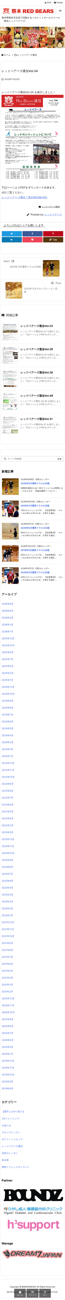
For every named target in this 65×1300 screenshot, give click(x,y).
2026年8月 (8, 603)
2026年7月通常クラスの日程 (35, 505)
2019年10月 (8, 1074)
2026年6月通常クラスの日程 (35, 528)
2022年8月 (7, 866)
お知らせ (6, 1125)
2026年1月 (7, 631)
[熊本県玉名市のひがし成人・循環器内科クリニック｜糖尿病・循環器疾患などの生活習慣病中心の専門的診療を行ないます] (33, 1210)
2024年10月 (8, 693)
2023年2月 (7, 832)
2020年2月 (7, 1046)
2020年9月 (8, 1019)
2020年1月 (7, 1053)
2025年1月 (7, 680)
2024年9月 (8, 700)
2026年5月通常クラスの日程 (35, 550)
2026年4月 (8, 617)
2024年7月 (7, 714)
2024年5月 (8, 728)
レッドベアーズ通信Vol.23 (36, 326)
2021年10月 (8, 936)
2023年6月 (8, 804)
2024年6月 (8, 721)
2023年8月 (8, 790)
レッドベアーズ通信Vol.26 (36, 349)
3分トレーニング (11, 1118)
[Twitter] (12, 233)
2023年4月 (8, 818)
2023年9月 (8, 783)
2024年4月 (8, 735)
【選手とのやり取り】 (13, 1111)
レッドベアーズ (53, 214)
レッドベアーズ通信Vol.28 (36, 372)
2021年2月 (7, 991)
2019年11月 (8, 1067)
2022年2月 (7, 908)
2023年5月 (8, 811)
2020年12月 (8, 998)
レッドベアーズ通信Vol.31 (36, 419)
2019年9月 (7, 1081)
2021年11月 (8, 929)
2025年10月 (8, 645)
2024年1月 (7, 756)
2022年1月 (7, 915)
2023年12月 (8, 763)
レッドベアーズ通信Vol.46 (36, 395)
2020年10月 (8, 1012)
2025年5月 (8, 666)
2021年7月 (7, 956)
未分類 (5, 1160)
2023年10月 (8, 776)
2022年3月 (7, 901)
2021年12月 (8, 922)
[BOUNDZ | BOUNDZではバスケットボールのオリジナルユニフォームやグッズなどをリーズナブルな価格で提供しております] (33, 1195)
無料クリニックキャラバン (16, 1166)
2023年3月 (8, 825)
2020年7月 (7, 1033)
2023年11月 (8, 770)
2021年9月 (7, 943)
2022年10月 (8, 853)
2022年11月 (8, 846)
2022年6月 (7, 880)
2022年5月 (7, 887)
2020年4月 (8, 1040)
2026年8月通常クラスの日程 (35, 483)
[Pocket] (32, 239)
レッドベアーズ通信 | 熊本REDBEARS (24, 197)
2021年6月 (7, 963)
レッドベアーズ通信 (27, 55)
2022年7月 (7, 873)
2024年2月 (7, 749)
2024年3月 (8, 742)
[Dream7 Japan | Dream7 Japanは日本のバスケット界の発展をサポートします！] (32, 1253)
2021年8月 (7, 950)
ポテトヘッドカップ (12, 1139)
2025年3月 (8, 673)
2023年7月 (7, 797)
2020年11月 (8, 1005)
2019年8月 (7, 1088)
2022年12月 (8, 839)
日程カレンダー (10, 1153)
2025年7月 (7, 659)
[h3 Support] (33, 1224)
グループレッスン (11, 1132)
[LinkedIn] (12, 239)
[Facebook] (32, 233)
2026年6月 (8, 610)
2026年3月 (8, 624)
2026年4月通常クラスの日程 (35, 572)
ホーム (7, 55)
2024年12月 (8, 686)
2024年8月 (8, 707)
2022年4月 (7, 894)
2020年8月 (8, 1026)
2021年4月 (7, 977)
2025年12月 (8, 638)
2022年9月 (7, 860)
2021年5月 (7, 970)
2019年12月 (8, 1060)
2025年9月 (8, 652)
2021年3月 (7, 984)
